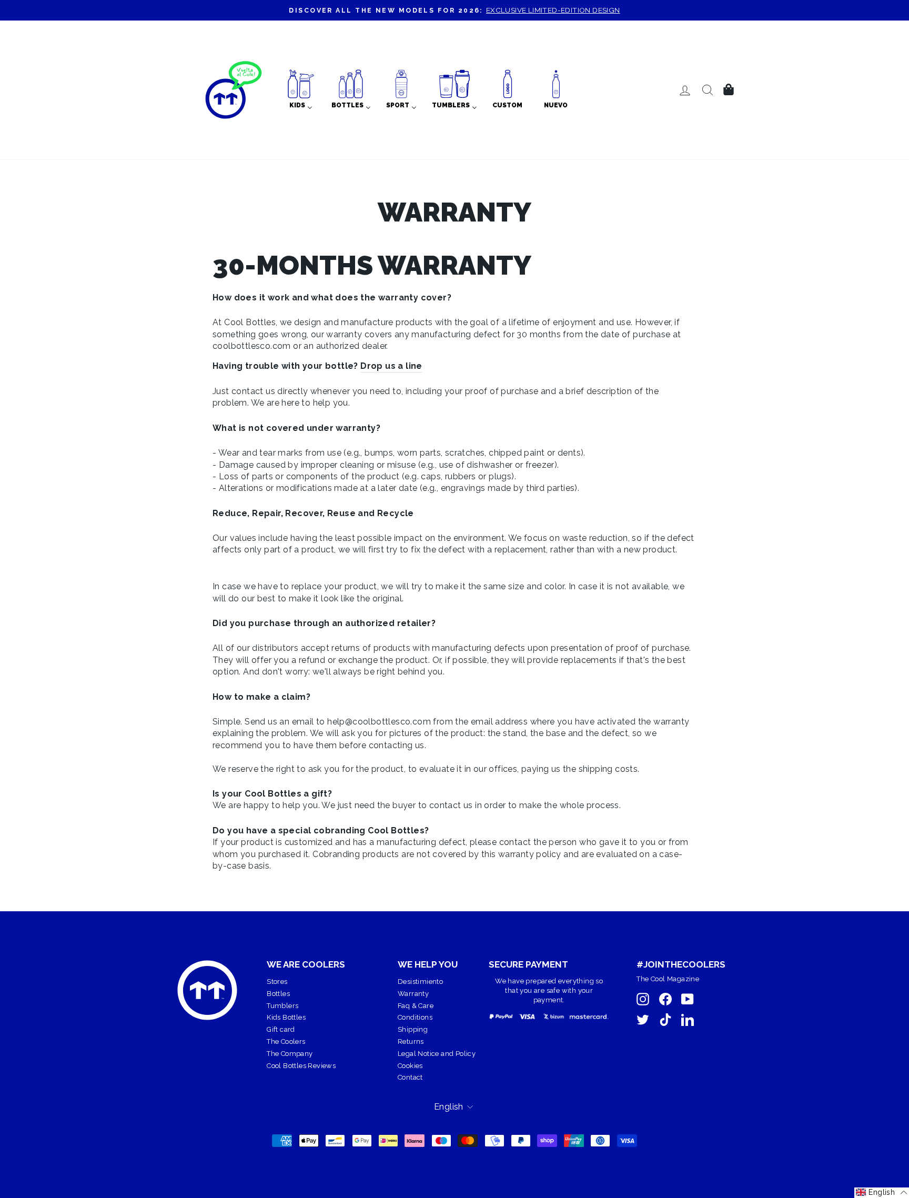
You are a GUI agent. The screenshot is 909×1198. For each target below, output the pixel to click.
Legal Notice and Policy (437, 1054)
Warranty (413, 994)
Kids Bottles (286, 1017)
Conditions (415, 1017)
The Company (289, 1054)
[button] (881, 1192)
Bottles (278, 994)
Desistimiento (420, 981)
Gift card (281, 1029)
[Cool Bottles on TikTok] (665, 1019)
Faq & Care (415, 1006)
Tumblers (282, 1006)
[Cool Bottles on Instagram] (643, 999)
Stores (277, 981)
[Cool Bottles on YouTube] (687, 999)
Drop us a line (391, 366)
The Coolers (286, 1041)
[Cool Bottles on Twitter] (643, 1019)
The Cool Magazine (668, 979)
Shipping (413, 1029)
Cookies (410, 1066)
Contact (410, 1077)
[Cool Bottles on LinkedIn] (687, 1019)
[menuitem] (301, 90)
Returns (411, 1041)
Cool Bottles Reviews (301, 1066)
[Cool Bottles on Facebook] (665, 999)
